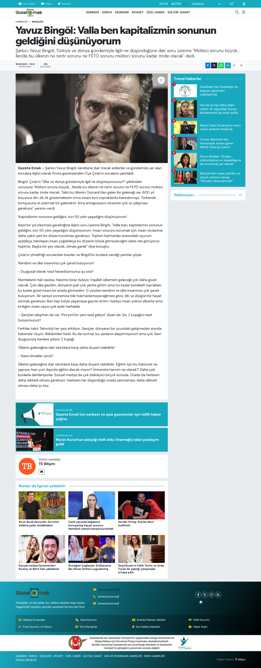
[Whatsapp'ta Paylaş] (221, 65)
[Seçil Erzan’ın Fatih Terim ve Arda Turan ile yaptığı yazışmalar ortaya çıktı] (141, 549)
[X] (205, 595)
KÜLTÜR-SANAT (179, 12)
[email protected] (108, 589)
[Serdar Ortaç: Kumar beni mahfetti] (141, 505)
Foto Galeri (28, 4)
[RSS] (218, 595)
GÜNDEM (92, 12)
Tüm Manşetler (88, 627)
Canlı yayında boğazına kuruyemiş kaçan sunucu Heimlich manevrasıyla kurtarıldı (90, 525)
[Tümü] (240, 195)
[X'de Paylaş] (214, 65)
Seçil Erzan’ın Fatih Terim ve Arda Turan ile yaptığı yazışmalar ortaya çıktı (141, 569)
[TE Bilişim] (27, 466)
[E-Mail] (42, 472)
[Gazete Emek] (29, 12)
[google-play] (208, 603)
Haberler (21, 21)
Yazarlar (66, 4)
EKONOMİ (122, 12)
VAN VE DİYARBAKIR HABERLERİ (123, 656)
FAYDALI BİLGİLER (26, 660)
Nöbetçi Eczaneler (34, 620)
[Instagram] (211, 595)
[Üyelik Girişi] (242, 4)
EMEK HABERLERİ (154, 656)
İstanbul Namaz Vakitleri (151, 620)
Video (48, 4)
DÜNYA (107, 12)
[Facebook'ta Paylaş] (207, 65)
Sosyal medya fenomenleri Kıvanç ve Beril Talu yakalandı (39, 567)
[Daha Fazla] (228, 65)
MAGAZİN (37, 21)
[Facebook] (198, 595)
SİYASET (137, 12)
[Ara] (237, 12)
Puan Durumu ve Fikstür (37, 627)
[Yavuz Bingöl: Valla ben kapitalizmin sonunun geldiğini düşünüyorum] (92, 118)
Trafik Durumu (201, 620)
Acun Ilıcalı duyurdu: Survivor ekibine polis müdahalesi (39, 523)
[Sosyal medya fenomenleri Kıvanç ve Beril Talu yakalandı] (42, 549)
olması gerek (76, 246)
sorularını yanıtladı (119, 173)
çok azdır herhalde (65, 306)
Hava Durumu (88, 620)
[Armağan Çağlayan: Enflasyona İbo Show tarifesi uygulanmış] (91, 549)
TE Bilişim (47, 463)
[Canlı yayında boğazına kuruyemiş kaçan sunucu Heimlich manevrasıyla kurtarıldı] (91, 505)
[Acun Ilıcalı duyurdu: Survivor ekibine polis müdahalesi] (42, 505)
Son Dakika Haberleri (148, 627)
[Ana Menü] (243, 12)
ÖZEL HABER (155, 12)
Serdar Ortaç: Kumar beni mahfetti (136, 523)
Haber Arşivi (200, 627)
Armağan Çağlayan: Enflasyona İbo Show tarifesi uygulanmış (89, 567)
